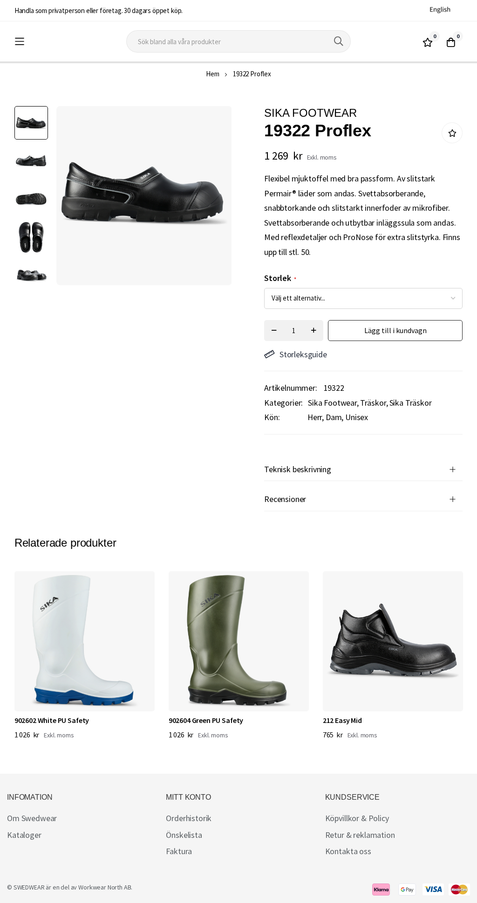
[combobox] (238, 41)
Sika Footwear (332, 402)
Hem (212, 73)
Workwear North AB (104, 887)
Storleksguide (303, 354)
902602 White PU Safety (51, 720)
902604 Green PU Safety (206, 720)
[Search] (339, 41)
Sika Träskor (410, 402)
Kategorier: (283, 402)
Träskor (373, 402)
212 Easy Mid (342, 720)
